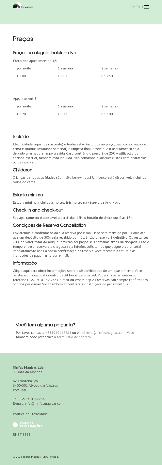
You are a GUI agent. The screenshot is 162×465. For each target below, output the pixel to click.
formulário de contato (74, 336)
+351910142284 (58, 332)
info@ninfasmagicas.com (105, 332)
